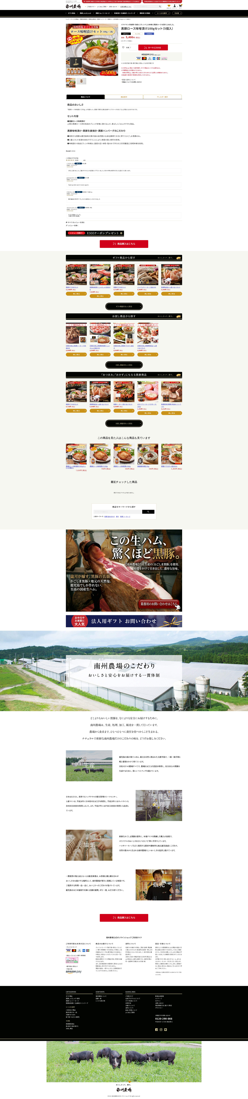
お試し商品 (69, 1028)
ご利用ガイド (91, 6)
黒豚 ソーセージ (125, 516)
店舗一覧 (98, 998)
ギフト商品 (71, 13)
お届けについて (130, 1005)
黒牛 (117, 516)
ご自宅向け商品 (71, 1010)
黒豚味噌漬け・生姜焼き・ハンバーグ (77, 1003)
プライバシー (159, 1008)
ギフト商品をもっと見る (124, 306)
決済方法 (128, 1003)
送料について (129, 1008)
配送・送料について (129, 79)
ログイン (158, 1001)
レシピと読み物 (100, 1001)
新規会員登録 (159, 996)
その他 (177, 13)
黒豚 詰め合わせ (109, 516)
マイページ (158, 998)
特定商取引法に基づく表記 (163, 1005)
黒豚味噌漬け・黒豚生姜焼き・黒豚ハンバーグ (93, 19)
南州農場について (101, 996)
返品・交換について (131, 1010)
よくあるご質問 (101, 6)
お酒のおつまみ (70, 1015)
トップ (67, 19)
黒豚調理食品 (70, 1024)
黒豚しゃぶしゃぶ (85, 13)
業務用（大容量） (145, 13)
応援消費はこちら (125, 6)
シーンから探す (162, 13)
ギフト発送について (131, 1001)
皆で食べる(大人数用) (73, 1017)
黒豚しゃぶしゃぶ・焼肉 (73, 998)
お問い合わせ (113, 6)
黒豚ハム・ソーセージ (103, 13)
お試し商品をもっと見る (124, 365)
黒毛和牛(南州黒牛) (72, 1026)
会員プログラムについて (132, 998)
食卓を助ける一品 (71, 1012)
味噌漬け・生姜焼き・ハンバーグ (124, 13)
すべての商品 (74, 19)
